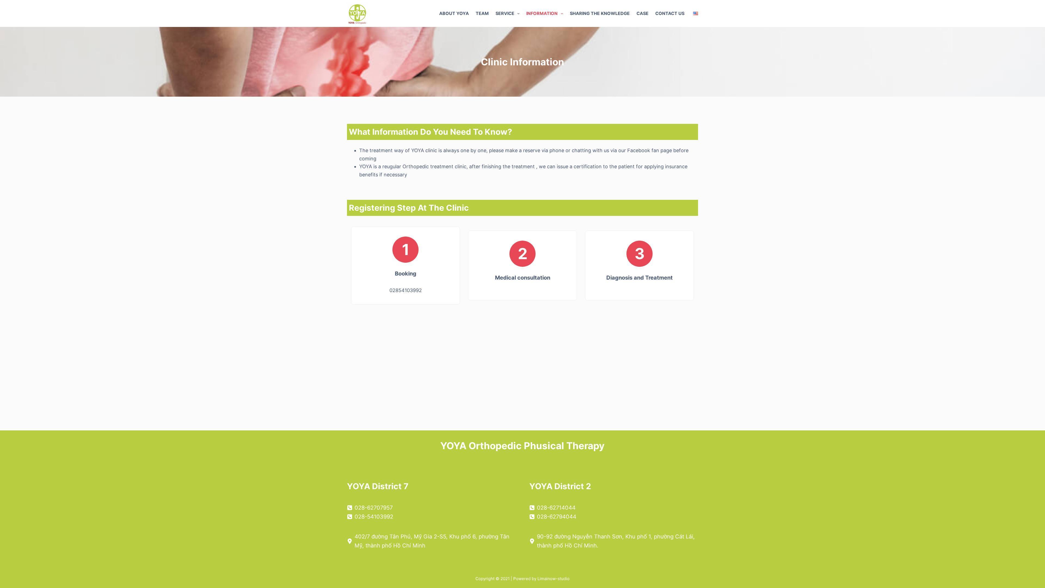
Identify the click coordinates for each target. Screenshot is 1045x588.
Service (505, 13)
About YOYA (454, 13)
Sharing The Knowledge (600, 13)
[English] (695, 13)
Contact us (669, 13)
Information (542, 13)
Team (482, 13)
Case (642, 13)
